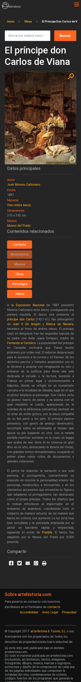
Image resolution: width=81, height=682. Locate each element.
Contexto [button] (19, 244)
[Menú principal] (76, 4)
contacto (53, 607)
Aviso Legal (50, 612)
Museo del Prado (19, 225)
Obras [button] (20, 274)
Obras (28, 21)
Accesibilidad (29, 612)
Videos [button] (19, 294)
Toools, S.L (58, 631)
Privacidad (69, 612)
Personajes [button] (19, 284)
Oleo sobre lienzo (19, 205)
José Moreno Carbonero (23, 184)
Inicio (10, 21)
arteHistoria (39, 631)
